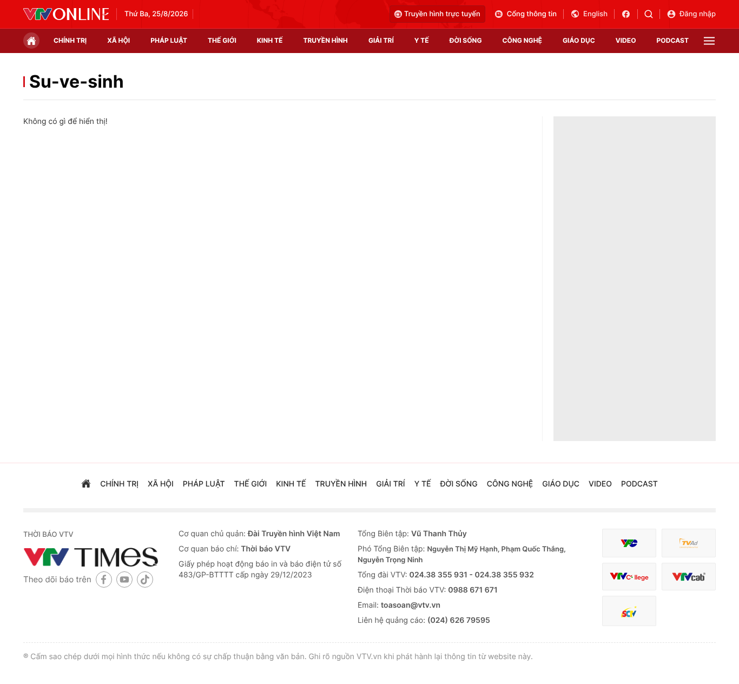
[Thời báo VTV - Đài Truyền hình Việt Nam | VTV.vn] (66, 14)
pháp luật (168, 40)
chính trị (70, 40)
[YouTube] (124, 579)
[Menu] (709, 41)
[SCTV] (629, 611)
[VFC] (629, 543)
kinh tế (270, 40)
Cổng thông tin (532, 14)
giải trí (381, 40)
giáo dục (579, 40)
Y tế (421, 40)
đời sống (466, 40)
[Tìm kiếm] (652, 14)
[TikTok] (145, 579)
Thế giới (222, 40)
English (595, 14)
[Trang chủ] (31, 40)
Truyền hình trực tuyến (442, 14)
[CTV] (629, 576)
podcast (673, 40)
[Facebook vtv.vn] (629, 14)
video (626, 40)
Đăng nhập (697, 14)
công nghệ (522, 40)
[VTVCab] (689, 576)
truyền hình (325, 40)
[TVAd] (689, 543)
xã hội (118, 40)
